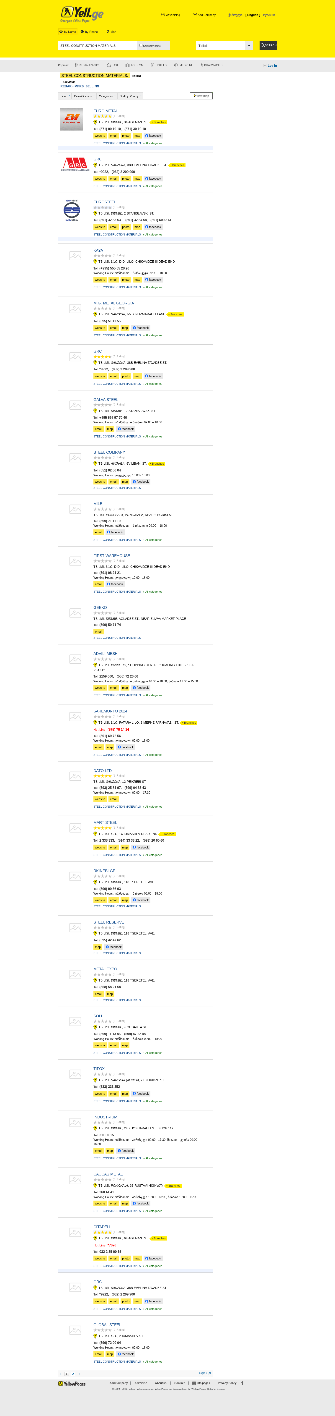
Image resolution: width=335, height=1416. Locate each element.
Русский (269, 15)
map (137, 135)
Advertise (140, 1383)
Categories (106, 96)
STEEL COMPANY (109, 452)
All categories (152, 143)
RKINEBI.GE (104, 871)
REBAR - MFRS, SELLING (79, 86)
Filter (64, 96)
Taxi (115, 65)
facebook (154, 135)
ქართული (235, 15)
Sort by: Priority (129, 96)
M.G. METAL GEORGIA (113, 303)
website (100, 135)
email (113, 135)
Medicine (186, 65)
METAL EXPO (105, 969)
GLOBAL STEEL (107, 1325)
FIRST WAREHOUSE (111, 556)
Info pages (203, 1383)
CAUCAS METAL (108, 1174)
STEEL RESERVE (108, 922)
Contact (179, 1383)
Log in (272, 65)
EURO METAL (105, 111)
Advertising (173, 15)
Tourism (137, 65)
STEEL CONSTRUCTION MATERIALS (117, 143)
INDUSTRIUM (105, 1117)
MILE (97, 504)
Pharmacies (213, 65)
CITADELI (101, 1227)
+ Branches (157, 122)
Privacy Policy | (229, 1383)
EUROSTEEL (104, 202)
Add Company (207, 15)
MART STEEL (105, 822)
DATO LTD (102, 771)
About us (161, 1383)
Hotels (161, 65)
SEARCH (271, 45)
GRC (97, 159)
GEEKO (100, 607)
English (252, 15)
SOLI (97, 1016)
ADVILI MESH (105, 654)
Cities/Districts (83, 96)
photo (125, 135)
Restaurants (89, 65)
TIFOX (99, 1069)
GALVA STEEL (105, 400)
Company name (151, 45)
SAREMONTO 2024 (110, 711)
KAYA (98, 250)
